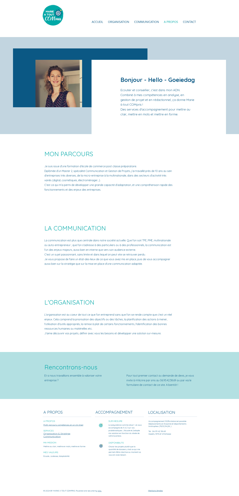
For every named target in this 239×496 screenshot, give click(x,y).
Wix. (100, 490)
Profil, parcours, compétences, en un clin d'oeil (63, 425)
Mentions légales (155, 490)
